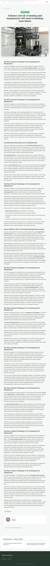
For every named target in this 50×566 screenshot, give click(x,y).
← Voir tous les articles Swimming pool (12, 527)
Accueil (3, 8)
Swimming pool (9, 8)
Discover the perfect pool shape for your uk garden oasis (12, 544)
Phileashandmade (7, 555)
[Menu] (47, 2)
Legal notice (4, 558)
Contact (9, 558)
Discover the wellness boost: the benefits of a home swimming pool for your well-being (36, 544)
